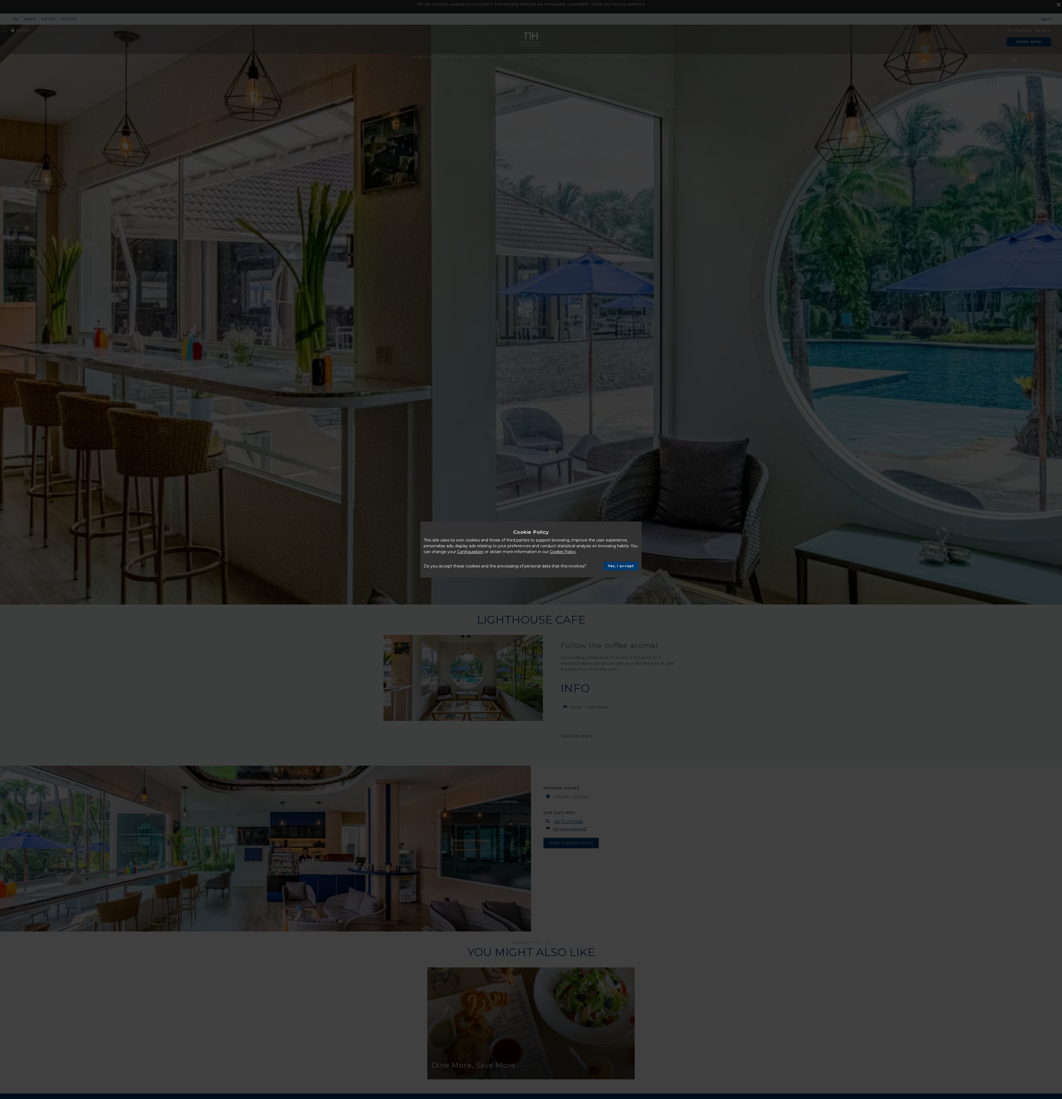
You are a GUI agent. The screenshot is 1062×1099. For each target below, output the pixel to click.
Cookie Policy (563, 551)
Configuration (470, 551)
